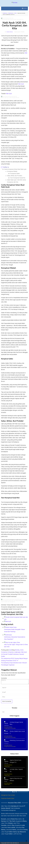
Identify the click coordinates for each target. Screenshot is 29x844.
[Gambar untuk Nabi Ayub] (7, 621)
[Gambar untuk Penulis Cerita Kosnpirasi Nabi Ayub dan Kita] (16, 618)
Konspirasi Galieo (15, 173)
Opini (10, 650)
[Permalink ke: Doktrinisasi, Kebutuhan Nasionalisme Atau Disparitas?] (8, 635)
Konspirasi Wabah (12, 171)
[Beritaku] (14, 2)
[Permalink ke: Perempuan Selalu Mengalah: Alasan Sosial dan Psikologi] (10, 627)
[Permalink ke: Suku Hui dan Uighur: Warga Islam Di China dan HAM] (12, 642)
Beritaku (17, 650)
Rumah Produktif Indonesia (11, 654)
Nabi (26, 53)
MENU (25, 8)
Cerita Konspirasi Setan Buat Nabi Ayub (15, 169)
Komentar (4, 678)
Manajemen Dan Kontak (8, 795)
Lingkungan (17, 652)
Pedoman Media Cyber (7, 798)
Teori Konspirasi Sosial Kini (17, 178)
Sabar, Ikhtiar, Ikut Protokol (14, 175)
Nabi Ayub (21, 84)
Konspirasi (11, 652)
